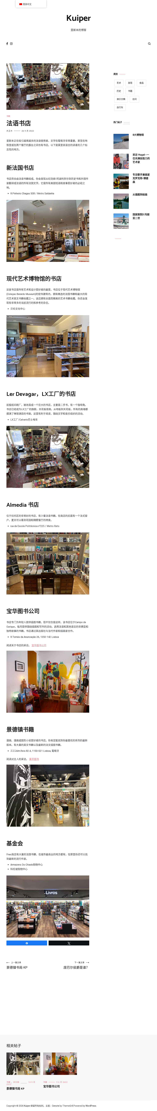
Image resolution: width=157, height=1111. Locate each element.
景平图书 (34, 759)
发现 (130, 83)
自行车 (120, 107)
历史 (119, 91)
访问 (134, 99)
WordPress (91, 1106)
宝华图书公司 (39, 645)
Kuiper (78, 18)
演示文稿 (121, 99)
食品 (141, 83)
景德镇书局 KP (16, 965)
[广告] (47, 1000)
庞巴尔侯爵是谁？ (76, 965)
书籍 (8, 116)
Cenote (55, 1106)
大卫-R (9, 131)
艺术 (119, 83)
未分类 (16, 1082)
